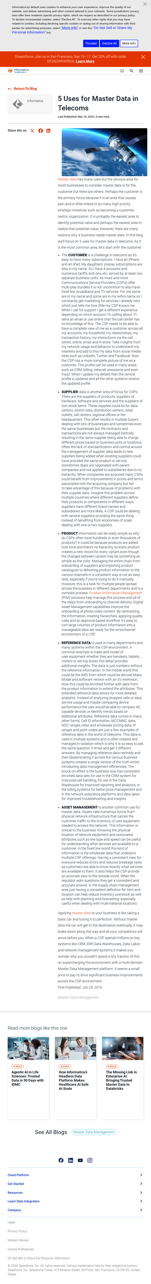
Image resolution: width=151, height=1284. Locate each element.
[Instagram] (89, 1160)
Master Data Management (78, 997)
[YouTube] (80, 1160)
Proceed (91, 43)
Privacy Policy (17, 1231)
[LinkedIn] (70, 1160)
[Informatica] (18, 70)
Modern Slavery (18, 1240)
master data (81, 913)
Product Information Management (115, 593)
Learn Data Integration (24, 1201)
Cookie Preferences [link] (21, 1249)
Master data (67, 179)
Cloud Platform (18, 1175)
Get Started (16, 1184)
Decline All (109, 43)
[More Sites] (122, 71)
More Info (129, 43)
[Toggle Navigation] (141, 70)
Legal (11, 1222)
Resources (15, 1193)
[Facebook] (61, 1160)
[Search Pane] (131, 71)
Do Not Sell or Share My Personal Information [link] (39, 1258)
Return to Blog (25, 89)
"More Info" (69, 28)
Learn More (85, 61)
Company (14, 1210)
